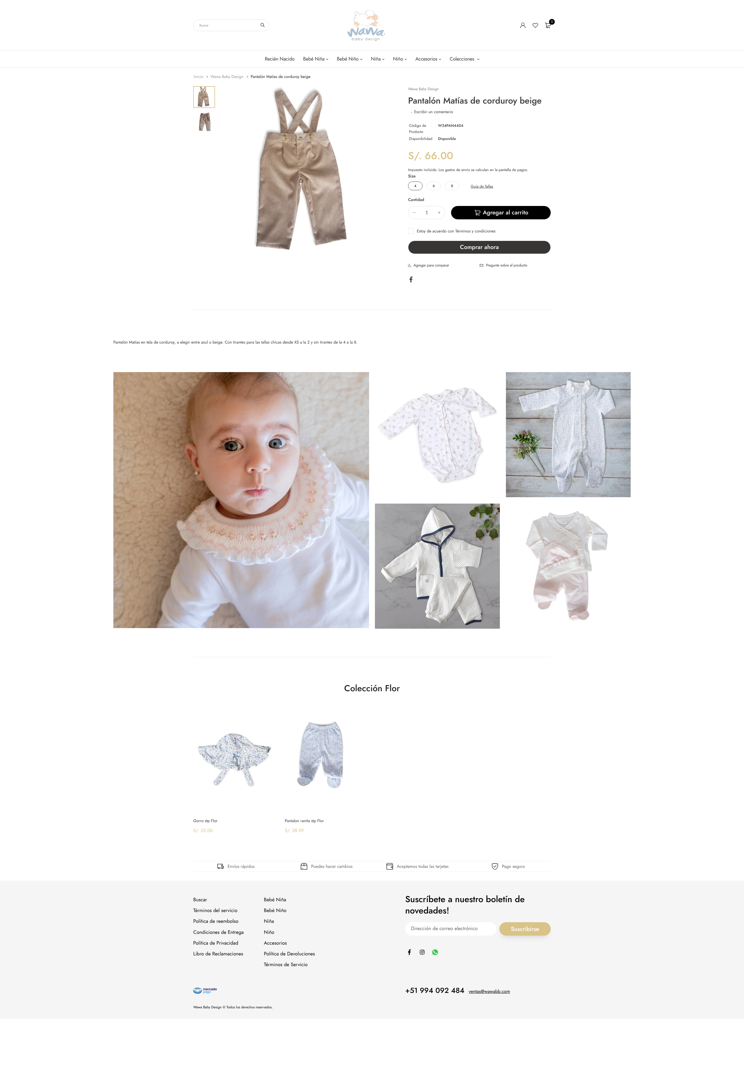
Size (412, 176)
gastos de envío (457, 170)
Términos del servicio (215, 910)
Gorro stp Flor (205, 821)
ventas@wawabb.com (489, 992)
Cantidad (416, 200)
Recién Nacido (279, 59)
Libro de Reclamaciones (218, 953)
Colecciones (462, 59)
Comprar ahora (479, 247)
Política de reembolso (215, 921)
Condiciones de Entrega (218, 932)
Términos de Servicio (285, 964)
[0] (548, 25)
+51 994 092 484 (434, 991)
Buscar (200, 899)
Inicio (199, 77)
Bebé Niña (313, 59)
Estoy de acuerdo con (456, 231)
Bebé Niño (347, 59)
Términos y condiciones (475, 231)
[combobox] (231, 25)
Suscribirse (525, 929)
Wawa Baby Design (227, 77)
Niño (398, 59)
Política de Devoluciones (289, 953)
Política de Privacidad (215, 943)
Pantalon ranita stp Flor (304, 821)
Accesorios (426, 59)
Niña (375, 59)
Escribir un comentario (433, 112)
